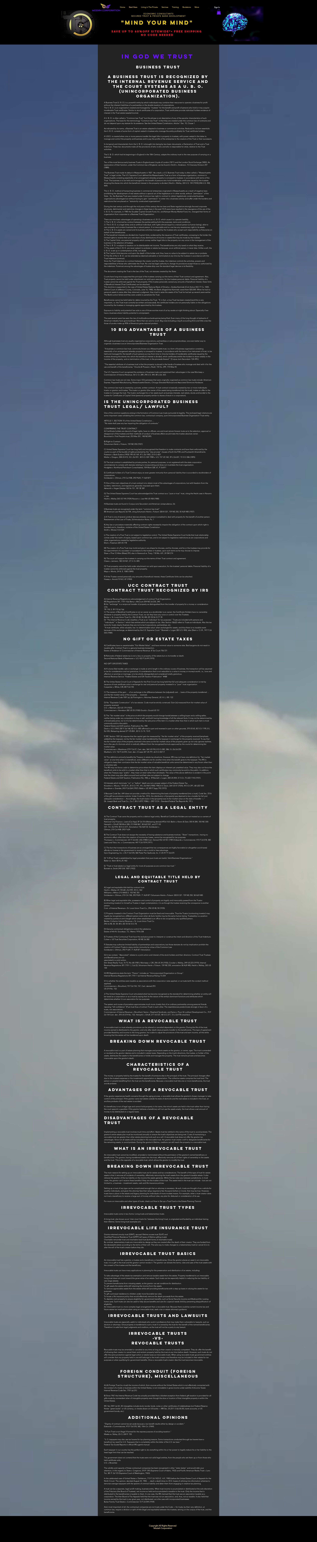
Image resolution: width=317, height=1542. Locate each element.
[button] (219, 12)
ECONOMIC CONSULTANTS (159, 13)
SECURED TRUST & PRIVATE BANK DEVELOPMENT (158, 16)
